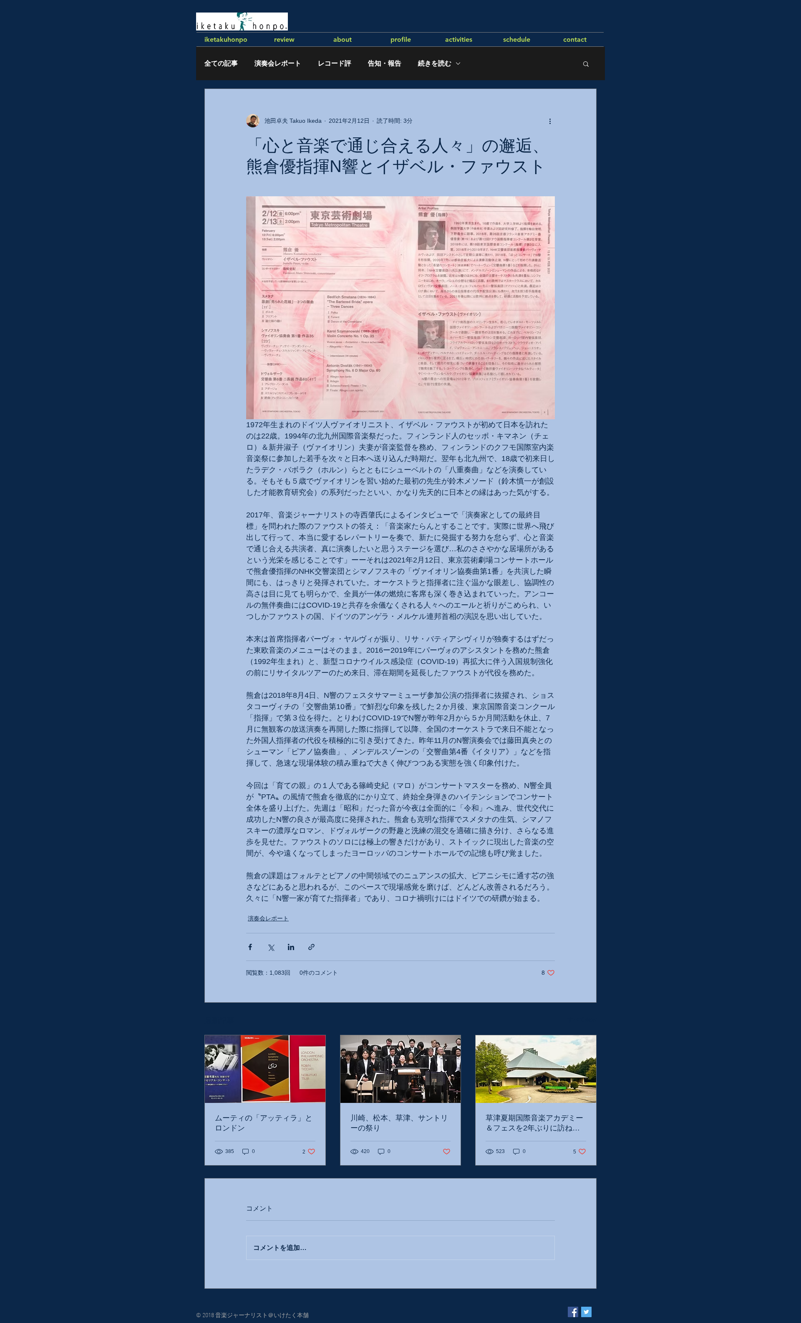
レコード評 (334, 63)
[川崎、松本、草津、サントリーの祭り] (400, 1069)
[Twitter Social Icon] (586, 1312)
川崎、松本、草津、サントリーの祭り (399, 1123)
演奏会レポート (277, 63)
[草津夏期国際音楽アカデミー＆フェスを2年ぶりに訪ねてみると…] (536, 1069)
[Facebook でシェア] (250, 947)
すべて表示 (582, 1019)
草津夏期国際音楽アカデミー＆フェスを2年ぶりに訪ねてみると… (534, 1123)
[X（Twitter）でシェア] (271, 947)
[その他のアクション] (550, 121)
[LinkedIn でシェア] (291, 947)
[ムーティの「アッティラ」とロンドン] (265, 1069)
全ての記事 (221, 63)
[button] (586, 63)
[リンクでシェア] (311, 947)
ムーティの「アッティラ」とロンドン (263, 1123)
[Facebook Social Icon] (573, 1312)
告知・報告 (384, 63)
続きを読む (434, 63)
